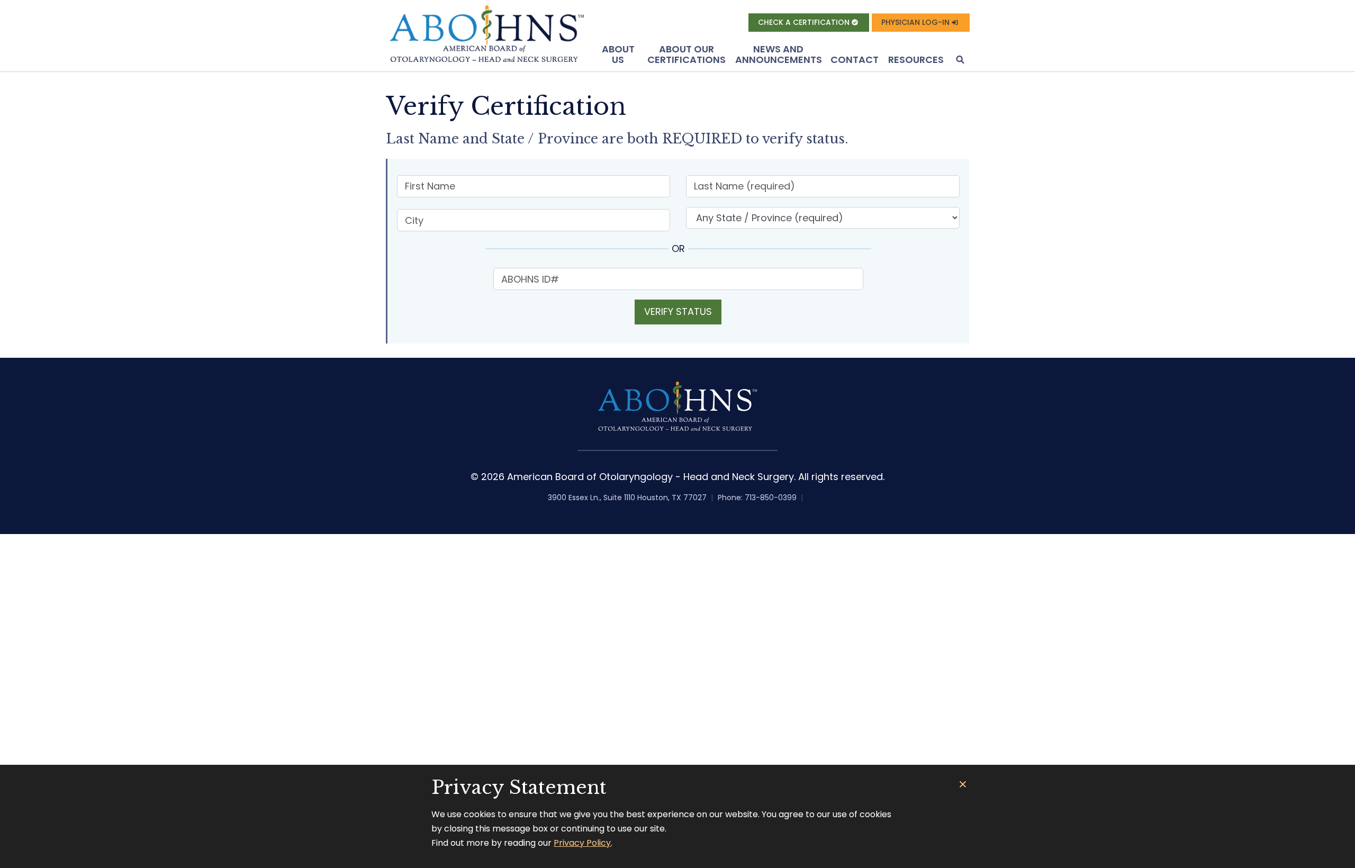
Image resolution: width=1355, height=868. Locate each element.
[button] (959, 60)
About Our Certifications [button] (686, 54)
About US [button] (618, 54)
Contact (854, 59)
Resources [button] (916, 59)
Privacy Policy (582, 843)
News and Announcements (778, 54)
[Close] (963, 784)
